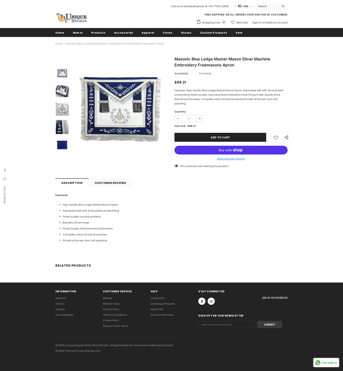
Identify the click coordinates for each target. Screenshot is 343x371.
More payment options (231, 158)
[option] (121, 109)
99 (181, 166)
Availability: (181, 73)
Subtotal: (180, 126)
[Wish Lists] (275, 137)
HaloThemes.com (90, 351)
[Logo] (71, 18)
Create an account (276, 22)
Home (59, 43)
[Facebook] (201, 301)
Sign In (256, 22)
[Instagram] (211, 301)
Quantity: (180, 111)
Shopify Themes (65, 351)
